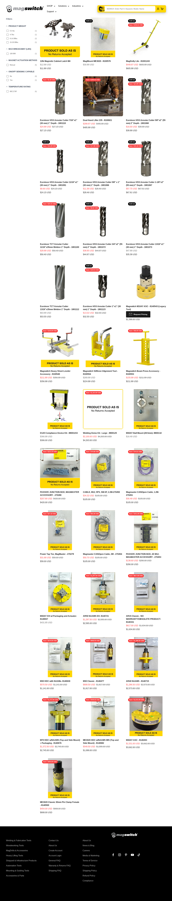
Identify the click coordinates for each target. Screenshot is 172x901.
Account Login (55, 855)
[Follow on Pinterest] (126, 855)
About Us (53, 845)
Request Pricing (140, 314)
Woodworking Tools (15, 845)
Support (50, 11)
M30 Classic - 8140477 (93, 681)
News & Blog (88, 845)
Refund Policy (89, 876)
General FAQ (54, 861)
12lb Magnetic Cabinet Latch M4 (55, 61)
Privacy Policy (89, 866)
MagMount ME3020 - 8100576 (97, 61)
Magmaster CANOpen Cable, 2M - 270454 (102, 554)
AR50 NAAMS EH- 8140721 (96, 616)
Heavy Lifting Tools (14, 855)
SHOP (50, 6)
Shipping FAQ (55, 871)
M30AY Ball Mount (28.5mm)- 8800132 (144, 433)
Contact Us (54, 840)
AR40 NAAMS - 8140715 (137, 681)
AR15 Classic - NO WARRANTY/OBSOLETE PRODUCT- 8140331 (143, 619)
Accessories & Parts (15, 876)
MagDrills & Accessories (17, 850)
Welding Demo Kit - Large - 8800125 (100, 433)
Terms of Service (90, 861)
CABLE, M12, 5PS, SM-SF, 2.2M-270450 (101, 492)
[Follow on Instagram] (119, 855)
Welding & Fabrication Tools (18, 840)
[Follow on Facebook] (113, 855)
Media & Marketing (91, 855)
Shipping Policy (90, 871)
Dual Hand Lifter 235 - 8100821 (97, 120)
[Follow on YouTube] (132, 855)
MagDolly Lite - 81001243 (138, 61)
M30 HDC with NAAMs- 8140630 (55, 681)
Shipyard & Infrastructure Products (21, 861)
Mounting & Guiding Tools (17, 871)
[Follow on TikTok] (139, 855)
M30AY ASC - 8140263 (136, 740)
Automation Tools (14, 866)
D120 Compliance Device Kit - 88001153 (59, 433)
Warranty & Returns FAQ (60, 866)
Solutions (62, 6)
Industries (76, 6)
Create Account (55, 850)
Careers (86, 850)
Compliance (88, 881)
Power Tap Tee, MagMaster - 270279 (57, 554)
